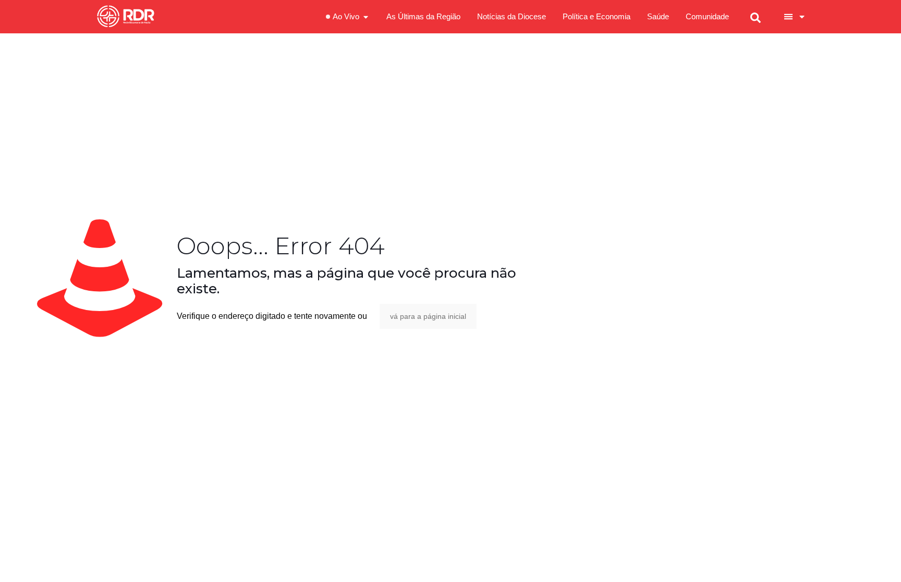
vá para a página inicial (428, 316)
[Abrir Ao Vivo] (366, 17)
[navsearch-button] (755, 16)
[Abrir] (802, 16)
